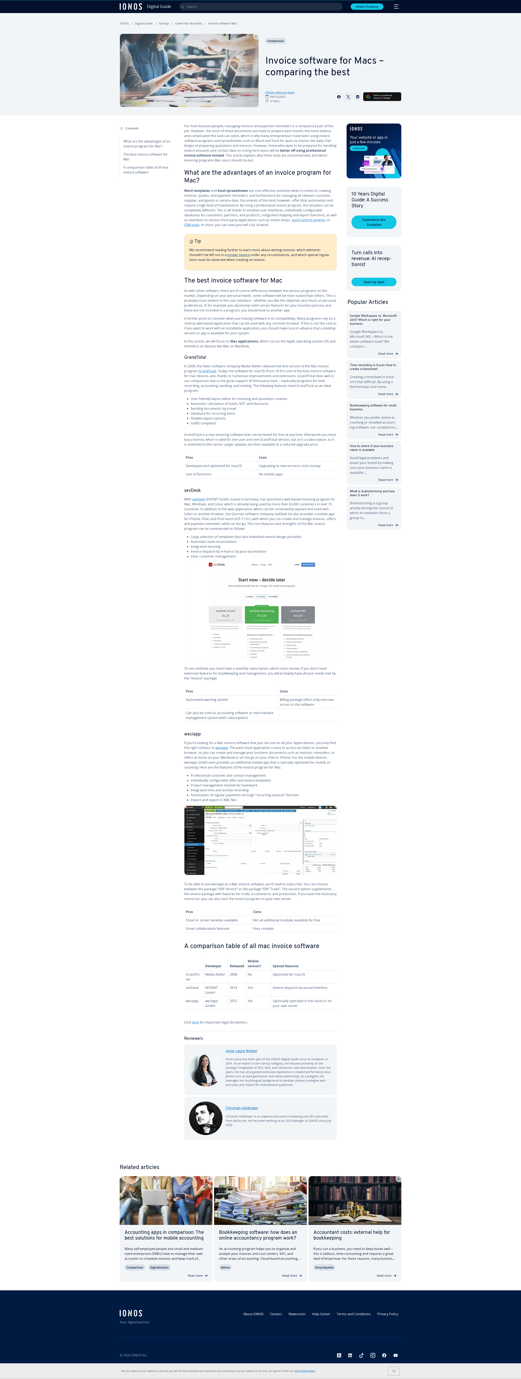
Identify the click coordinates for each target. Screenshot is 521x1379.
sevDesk (198, 499)
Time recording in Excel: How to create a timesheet (373, 367)
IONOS (124, 23)
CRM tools (192, 225)
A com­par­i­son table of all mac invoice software (146, 169)
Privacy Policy (387, 1314)
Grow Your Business (188, 23)
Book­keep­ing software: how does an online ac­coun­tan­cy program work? (258, 1235)
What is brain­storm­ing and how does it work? (372, 493)
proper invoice (238, 255)
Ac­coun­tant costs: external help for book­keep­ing (351, 1235)
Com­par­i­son (275, 41)
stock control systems (308, 220)
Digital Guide (144, 23)
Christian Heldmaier (242, 1108)
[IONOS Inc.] (154, 1313)
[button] (374, 151)
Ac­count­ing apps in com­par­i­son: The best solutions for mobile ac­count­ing (164, 1235)
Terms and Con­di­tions (354, 1314)
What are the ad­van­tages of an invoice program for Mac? (146, 143)
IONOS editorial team (279, 92)
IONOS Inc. (139, 1355)
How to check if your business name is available (371, 448)
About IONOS (253, 1314)
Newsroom (297, 1314)
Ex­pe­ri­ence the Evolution (373, 222)
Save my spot (374, 282)
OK (393, 1371)
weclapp (221, 747)
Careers (276, 1314)
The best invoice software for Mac (145, 156)
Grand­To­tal (207, 371)
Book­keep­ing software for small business (373, 407)
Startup (164, 23)
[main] (260, 635)
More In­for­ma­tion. (305, 1371)
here (195, 1022)
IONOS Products (367, 7)
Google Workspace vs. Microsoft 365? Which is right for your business (373, 319)
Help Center (321, 1314)
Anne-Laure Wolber (241, 1051)
